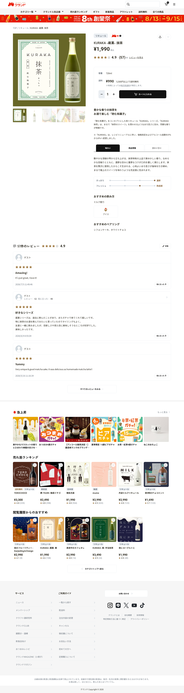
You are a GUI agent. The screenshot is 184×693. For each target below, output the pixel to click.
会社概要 (128, 615)
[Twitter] (126, 605)
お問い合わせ (124, 593)
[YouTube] (134, 605)
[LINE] (118, 605)
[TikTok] (142, 605)
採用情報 (140, 615)
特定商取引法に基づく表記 (114, 619)
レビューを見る (136, 57)
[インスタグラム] (110, 605)
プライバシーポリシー (139, 619)
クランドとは (114, 615)
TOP (15, 27)
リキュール (23, 27)
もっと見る (163, 412)
